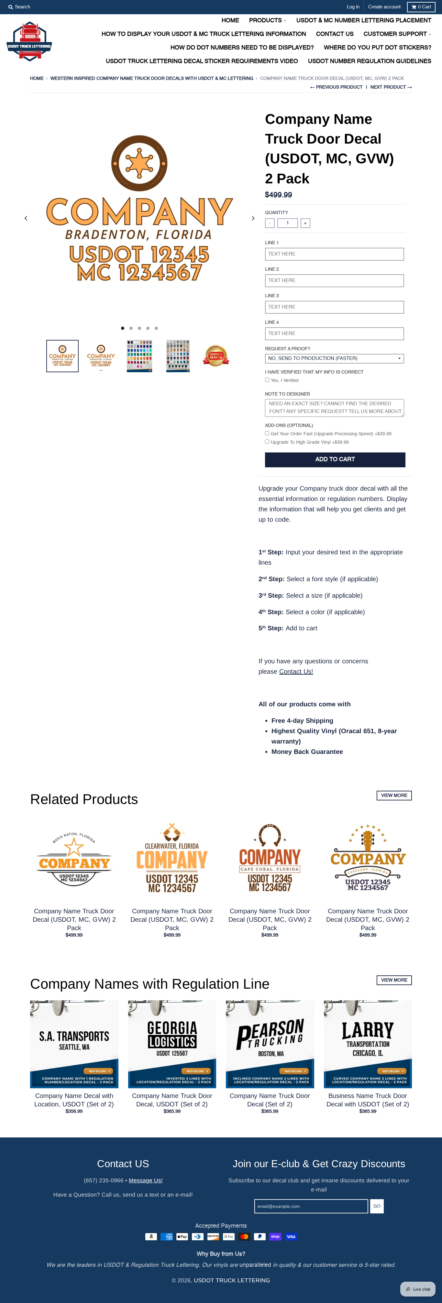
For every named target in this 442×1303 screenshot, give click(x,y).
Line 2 (272, 269)
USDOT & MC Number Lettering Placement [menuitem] (363, 21)
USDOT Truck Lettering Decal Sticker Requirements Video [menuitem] (202, 61)
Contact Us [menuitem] (335, 34)
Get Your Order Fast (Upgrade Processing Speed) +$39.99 (331, 434)
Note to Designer (287, 394)
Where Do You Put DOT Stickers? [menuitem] (377, 48)
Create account (384, 7)
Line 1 (272, 243)
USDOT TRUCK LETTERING (232, 1280)
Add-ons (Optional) (289, 425)
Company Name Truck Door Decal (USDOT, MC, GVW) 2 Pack (74, 919)
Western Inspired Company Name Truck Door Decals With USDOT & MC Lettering (151, 78)
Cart (424, 7)
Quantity (276, 213)
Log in (353, 7)
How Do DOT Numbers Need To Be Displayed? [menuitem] (242, 48)
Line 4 (272, 322)
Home (37, 78)
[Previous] (26, 218)
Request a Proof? (287, 349)
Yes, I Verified (285, 380)
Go (377, 1206)
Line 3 (272, 296)
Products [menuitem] (265, 21)
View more (394, 795)
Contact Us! (296, 671)
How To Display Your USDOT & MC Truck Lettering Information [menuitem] (204, 34)
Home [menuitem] (230, 21)
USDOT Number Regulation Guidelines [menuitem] (369, 61)
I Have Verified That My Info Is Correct (314, 372)
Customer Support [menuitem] (395, 34)
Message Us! (146, 1180)
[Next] (253, 218)
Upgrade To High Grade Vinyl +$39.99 (310, 442)
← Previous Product (336, 87)
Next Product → (391, 87)
